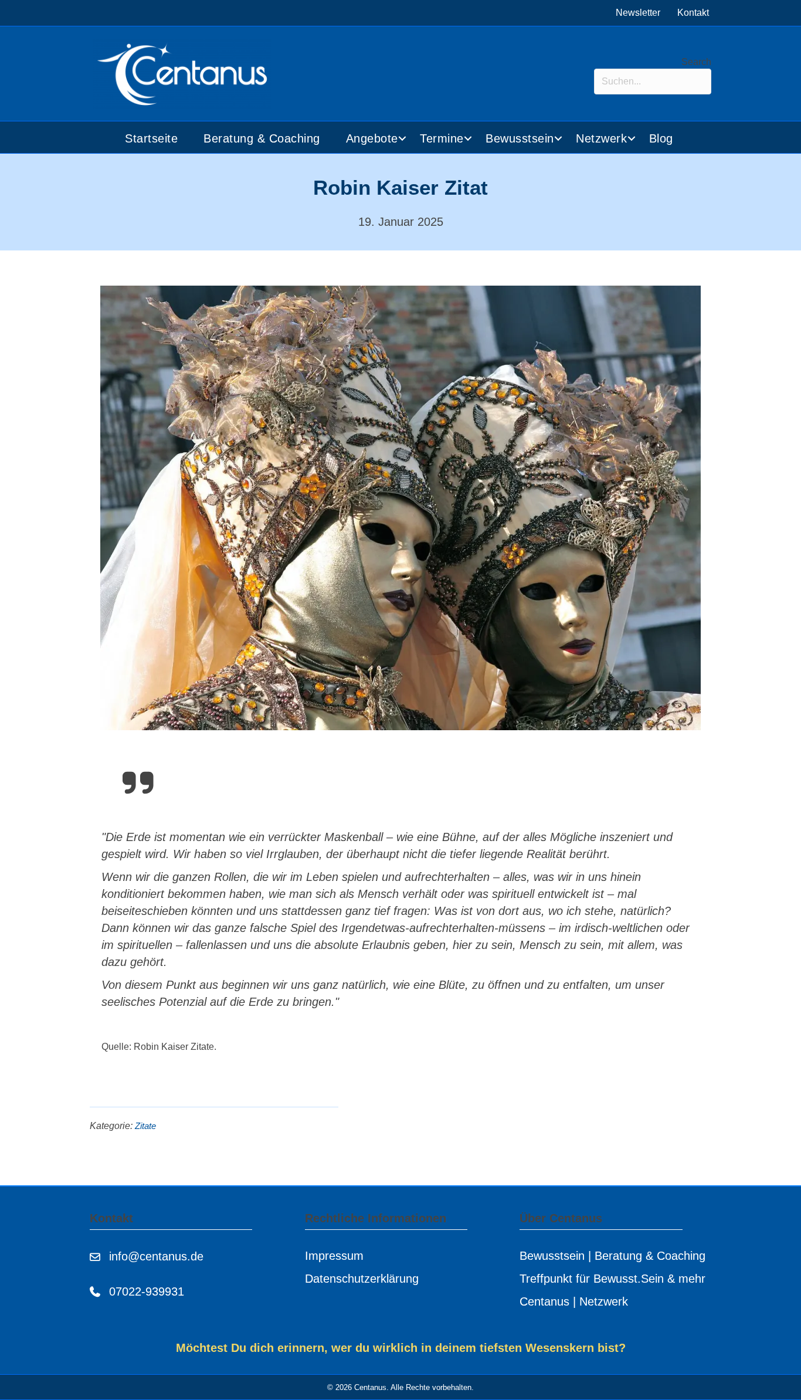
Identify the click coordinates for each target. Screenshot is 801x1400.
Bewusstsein (520, 138)
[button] (402, 138)
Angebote (372, 138)
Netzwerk (601, 138)
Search (696, 62)
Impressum (334, 1255)
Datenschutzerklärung (362, 1278)
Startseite (151, 138)
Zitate (145, 1126)
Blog (661, 138)
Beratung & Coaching (261, 138)
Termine (442, 138)
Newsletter (638, 13)
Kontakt (693, 13)
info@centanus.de (156, 1256)
